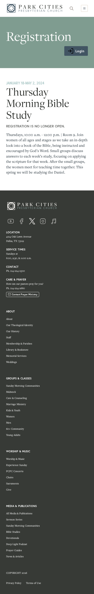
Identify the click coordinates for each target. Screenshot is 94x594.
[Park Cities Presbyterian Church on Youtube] (10, 221)
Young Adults (13, 434)
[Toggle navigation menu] (84, 8)
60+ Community (15, 428)
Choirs (9, 477)
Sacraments (12, 483)
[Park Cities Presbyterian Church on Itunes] (53, 221)
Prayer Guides (14, 550)
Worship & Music (15, 458)
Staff (8, 337)
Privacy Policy (13, 583)
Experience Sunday (16, 465)
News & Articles (15, 556)
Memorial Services (16, 355)
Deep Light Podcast (16, 544)
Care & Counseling (16, 398)
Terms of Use (33, 583)
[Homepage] (36, 8)
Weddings (11, 362)
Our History (12, 331)
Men (8, 422)
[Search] (72, 8)
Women (10, 416)
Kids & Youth (13, 410)
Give (8, 489)
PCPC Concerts (14, 471)
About (9, 319)
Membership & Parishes (19, 343)
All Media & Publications (19, 513)
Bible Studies (13, 531)
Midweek (11, 391)
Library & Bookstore (17, 349)
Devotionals (12, 538)
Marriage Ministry (16, 404)
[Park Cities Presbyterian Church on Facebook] (21, 221)
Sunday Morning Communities (23, 385)
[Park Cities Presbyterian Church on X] (32, 221)
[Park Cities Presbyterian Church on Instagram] (42, 221)
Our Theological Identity (19, 325)
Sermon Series (14, 519)
